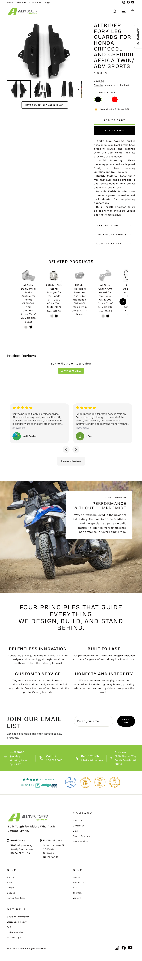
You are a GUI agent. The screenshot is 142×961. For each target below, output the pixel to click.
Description (107, 225)
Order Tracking (15, 932)
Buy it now (114, 130)
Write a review (71, 370)
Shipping (98, 85)
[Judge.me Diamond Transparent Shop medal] (70, 782)
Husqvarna (78, 882)
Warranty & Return (17, 922)
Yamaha (77, 898)
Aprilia (10, 877)
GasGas (11, 893)
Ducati (10, 887)
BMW (9, 882)
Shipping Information (18, 917)
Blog (75, 831)
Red (114, 99)
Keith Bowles (29, 436)
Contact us (35, 2)
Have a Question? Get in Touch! (44, 104)
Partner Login (14, 937)
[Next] (77, 51)
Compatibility (109, 243)
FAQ (9, 927)
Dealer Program (81, 836)
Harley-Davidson (16, 898)
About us (21, 2)
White (106, 99)
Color (105, 93)
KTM (75, 887)
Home (10, 2)
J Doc (89, 436)
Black (98, 99)
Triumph (77, 893)
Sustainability (80, 841)
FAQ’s (48, 2)
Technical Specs (111, 234)
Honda (76, 877)
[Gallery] (44, 61)
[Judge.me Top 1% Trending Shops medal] (114, 782)
